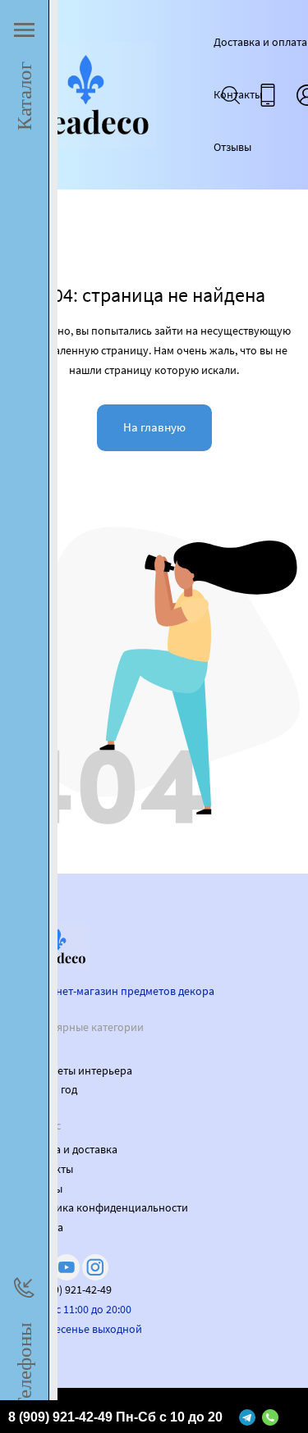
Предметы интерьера (78, 1070)
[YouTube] (66, 1267)
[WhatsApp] (270, 1416)
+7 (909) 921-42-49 (68, 1289)
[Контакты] (267, 95)
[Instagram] (95, 1267)
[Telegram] (247, 1416)
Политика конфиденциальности (106, 1207)
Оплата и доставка (71, 1149)
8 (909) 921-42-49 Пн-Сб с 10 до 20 (115, 1417)
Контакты (238, 94)
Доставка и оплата (260, 41)
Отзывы (232, 146)
